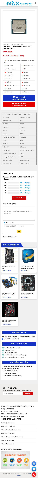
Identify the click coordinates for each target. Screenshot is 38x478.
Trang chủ (6, 44)
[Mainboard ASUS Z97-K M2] (10, 256)
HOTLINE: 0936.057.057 (12, 339)
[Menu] (2, 3)
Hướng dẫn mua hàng (8, 440)
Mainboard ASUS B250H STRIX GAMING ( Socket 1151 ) (9, 321)
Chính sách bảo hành (7, 433)
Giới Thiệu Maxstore (7, 423)
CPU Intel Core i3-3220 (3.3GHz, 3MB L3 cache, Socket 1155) (27, 268)
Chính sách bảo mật (7, 444)
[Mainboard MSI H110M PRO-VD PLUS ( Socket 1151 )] (28, 283)
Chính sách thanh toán (8, 426)
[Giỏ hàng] (35, 3)
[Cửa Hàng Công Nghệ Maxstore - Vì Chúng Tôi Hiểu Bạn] (19, 3)
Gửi (19, 231)
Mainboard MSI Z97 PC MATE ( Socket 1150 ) (8, 294)
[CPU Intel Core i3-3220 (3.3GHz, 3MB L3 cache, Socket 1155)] (28, 256)
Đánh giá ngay (19, 198)
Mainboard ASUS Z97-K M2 (8, 267)
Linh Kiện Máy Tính (17, 44)
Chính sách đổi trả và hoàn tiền (11, 430)
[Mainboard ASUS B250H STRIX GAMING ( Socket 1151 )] (10, 309)
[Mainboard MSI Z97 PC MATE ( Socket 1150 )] (10, 283)
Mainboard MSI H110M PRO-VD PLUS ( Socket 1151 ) (27, 295)
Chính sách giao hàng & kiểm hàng (12, 437)
